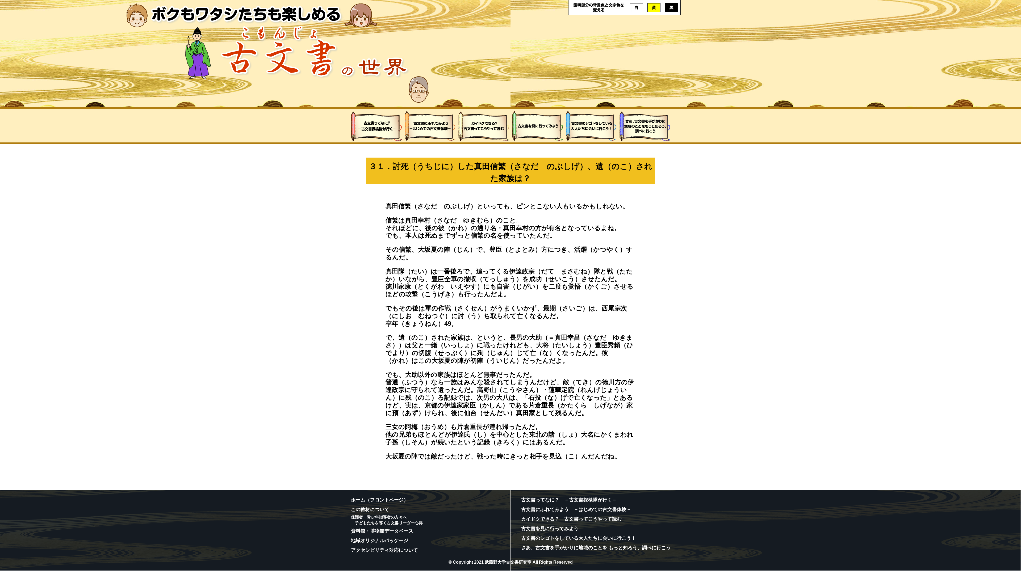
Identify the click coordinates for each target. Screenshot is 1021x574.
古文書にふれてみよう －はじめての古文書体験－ (576, 509)
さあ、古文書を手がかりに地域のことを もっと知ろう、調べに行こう (596, 547)
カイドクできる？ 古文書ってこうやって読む (571, 519)
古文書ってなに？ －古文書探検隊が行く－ (569, 500)
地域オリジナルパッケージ (379, 540)
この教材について (370, 509)
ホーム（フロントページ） (379, 500)
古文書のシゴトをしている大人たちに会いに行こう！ (578, 538)
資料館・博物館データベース (382, 531)
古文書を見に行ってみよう (550, 528)
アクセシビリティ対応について (384, 550)
